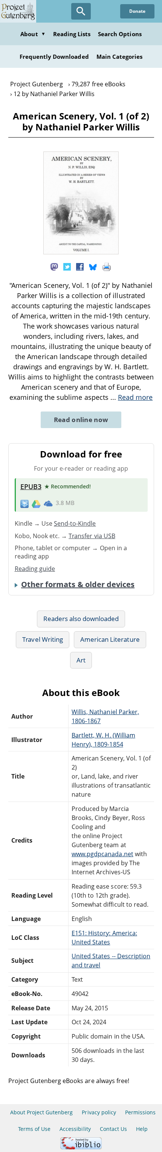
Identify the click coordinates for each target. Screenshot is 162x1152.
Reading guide (35, 569)
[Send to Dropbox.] (24, 503)
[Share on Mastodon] (54, 266)
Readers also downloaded (81, 618)
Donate (137, 11)
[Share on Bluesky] (93, 266)
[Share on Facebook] (80, 266)
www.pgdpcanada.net (102, 854)
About (32, 34)
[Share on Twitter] (67, 266)
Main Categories (119, 56)
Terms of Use (34, 1128)
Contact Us (113, 1128)
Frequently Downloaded (54, 56)
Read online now (81, 419)
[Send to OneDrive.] (48, 503)
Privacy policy (99, 1112)
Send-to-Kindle (75, 523)
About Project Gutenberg (41, 1112)
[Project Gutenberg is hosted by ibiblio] (81, 1147)
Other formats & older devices (77, 584)
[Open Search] (81, 11)
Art (81, 660)
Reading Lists (72, 34)
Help (142, 1128)
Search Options (120, 34)
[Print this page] (106, 266)
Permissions (140, 1112)
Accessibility (75, 1128)
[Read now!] (81, 252)
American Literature (110, 639)
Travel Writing (42, 639)
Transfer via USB (92, 536)
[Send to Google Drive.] (36, 503)
